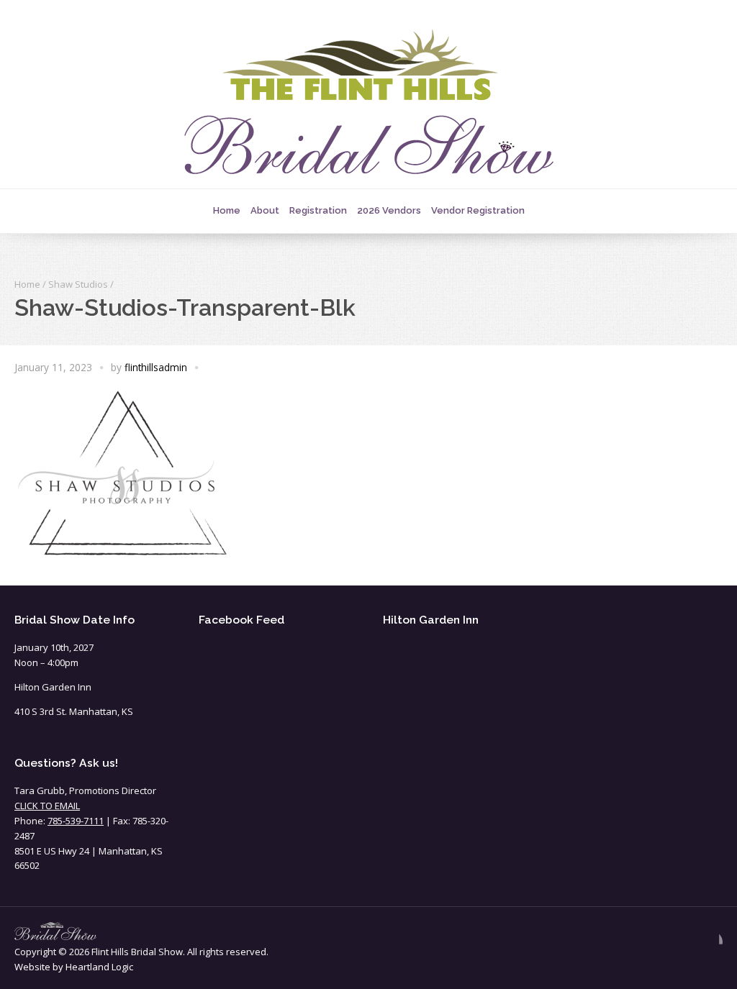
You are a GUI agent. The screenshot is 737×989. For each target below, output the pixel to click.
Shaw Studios (78, 284)
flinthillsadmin (156, 367)
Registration (318, 210)
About (264, 210)
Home (226, 210)
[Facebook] (711, 942)
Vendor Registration (478, 210)
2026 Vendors (389, 210)
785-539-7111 (76, 820)
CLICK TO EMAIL (47, 805)
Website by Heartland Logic (73, 966)
